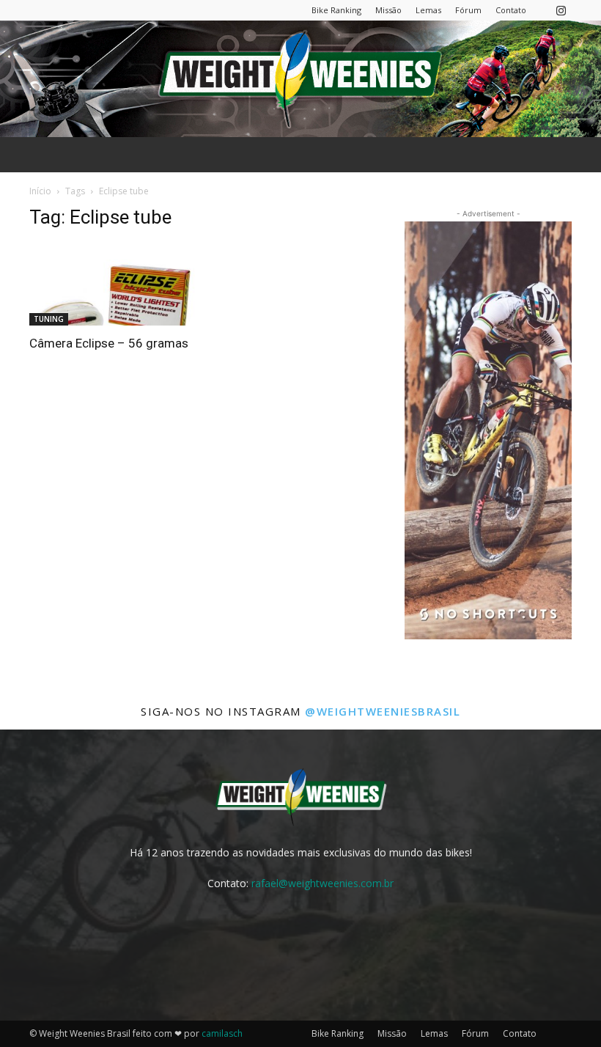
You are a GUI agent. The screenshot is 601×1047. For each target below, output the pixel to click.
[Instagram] (561, 10)
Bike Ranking (336, 9)
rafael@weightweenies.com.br (322, 883)
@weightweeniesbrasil (382, 711)
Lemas (428, 9)
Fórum (468, 9)
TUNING (49, 319)
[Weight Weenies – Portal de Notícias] (300, 79)
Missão (388, 9)
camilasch (222, 1033)
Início (40, 191)
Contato (510, 9)
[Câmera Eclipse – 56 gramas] (112, 284)
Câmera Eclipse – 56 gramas (108, 343)
